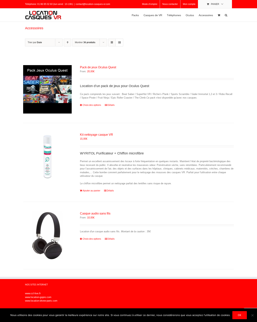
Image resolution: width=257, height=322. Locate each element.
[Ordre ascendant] (67, 42)
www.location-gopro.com (38, 297)
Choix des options (92, 105)
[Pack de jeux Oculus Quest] (47, 89)
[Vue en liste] (119, 42)
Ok (239, 315)
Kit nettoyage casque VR (96, 134)
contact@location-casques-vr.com (93, 4)
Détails (111, 105)
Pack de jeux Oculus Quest (98, 67)
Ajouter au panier (91, 190)
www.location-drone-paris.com (41, 300)
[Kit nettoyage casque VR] (47, 156)
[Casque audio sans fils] (47, 235)
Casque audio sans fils (95, 213)
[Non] (252, 315)
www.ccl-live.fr (33, 293)
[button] (226, 15)
